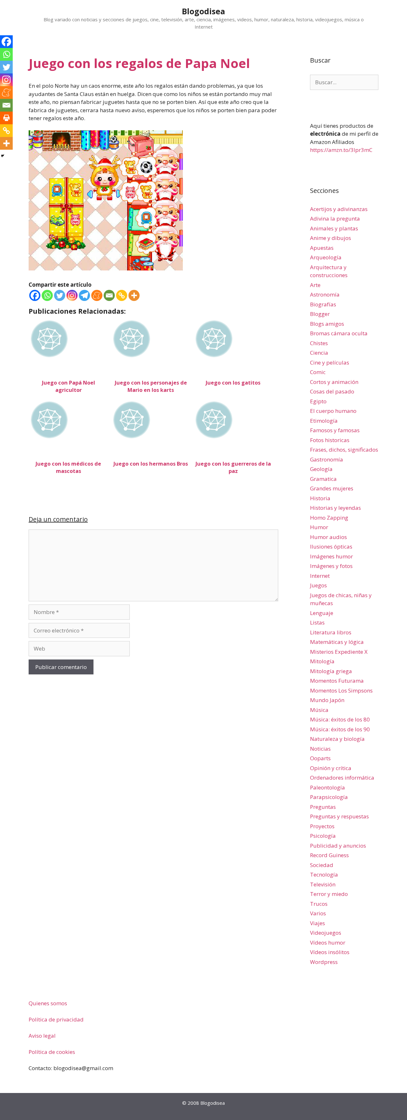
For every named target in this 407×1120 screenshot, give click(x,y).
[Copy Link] (121, 295)
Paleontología (327, 787)
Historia (320, 498)
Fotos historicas (329, 440)
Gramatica (323, 478)
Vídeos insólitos (329, 952)
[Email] (109, 295)
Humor (319, 527)
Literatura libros (330, 632)
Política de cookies (52, 1051)
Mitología (322, 661)
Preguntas (323, 806)
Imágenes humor (331, 556)
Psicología (323, 835)
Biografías (323, 304)
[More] (134, 295)
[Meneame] (96, 295)
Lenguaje (321, 613)
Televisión (322, 884)
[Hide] (2, 155)
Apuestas (322, 247)
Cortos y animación (334, 382)
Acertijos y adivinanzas (339, 209)
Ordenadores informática (342, 777)
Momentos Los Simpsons (341, 690)
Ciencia (319, 352)
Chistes (319, 343)
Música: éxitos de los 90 (340, 729)
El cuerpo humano (333, 410)
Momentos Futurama (337, 680)
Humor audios (328, 537)
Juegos (318, 585)
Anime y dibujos (330, 238)
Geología (321, 469)
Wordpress (324, 962)
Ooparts (320, 758)
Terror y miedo (329, 894)
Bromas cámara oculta (339, 333)
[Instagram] (72, 295)
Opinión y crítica (330, 768)
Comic (318, 372)
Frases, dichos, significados (344, 449)
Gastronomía (326, 459)
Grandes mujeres (331, 488)
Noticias (320, 748)
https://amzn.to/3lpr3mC (341, 150)
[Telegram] (84, 295)
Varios (318, 913)
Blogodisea (203, 11)
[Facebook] (34, 295)
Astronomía (325, 294)
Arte (315, 285)
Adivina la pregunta (335, 218)
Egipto (318, 401)
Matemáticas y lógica (337, 641)
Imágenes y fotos (331, 566)
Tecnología (324, 874)
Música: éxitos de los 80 (340, 719)
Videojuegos (325, 932)
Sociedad (321, 865)
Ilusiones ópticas (331, 546)
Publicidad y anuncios (338, 845)
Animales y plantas (334, 228)
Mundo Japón (327, 700)
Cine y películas (329, 362)
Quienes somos (48, 1003)
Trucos (319, 903)
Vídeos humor (327, 942)
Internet (320, 575)
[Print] (6, 118)
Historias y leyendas (335, 507)
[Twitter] (59, 295)
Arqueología (325, 257)
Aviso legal (42, 1035)
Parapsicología (329, 797)
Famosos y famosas (335, 430)
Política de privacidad (56, 1019)
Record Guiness (329, 855)
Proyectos (322, 826)
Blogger (320, 314)
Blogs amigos (327, 323)
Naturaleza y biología (337, 738)
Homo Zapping (329, 517)
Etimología (324, 420)
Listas (317, 622)
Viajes (317, 923)
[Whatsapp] (47, 295)
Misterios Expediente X (339, 651)
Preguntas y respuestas (339, 816)
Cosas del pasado (332, 391)
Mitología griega (331, 671)
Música (319, 710)
